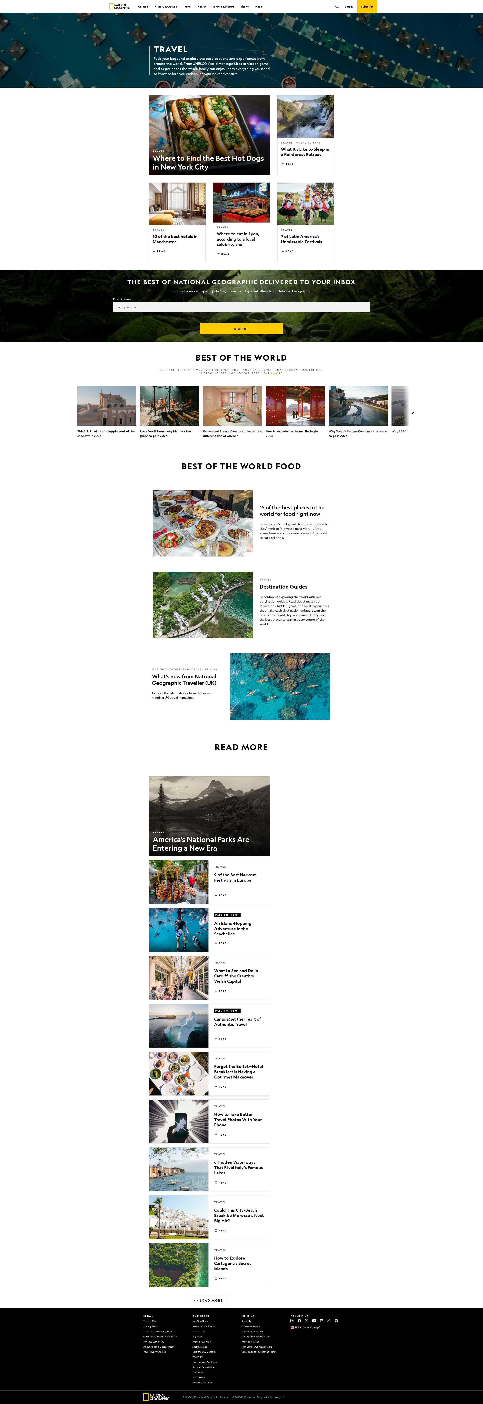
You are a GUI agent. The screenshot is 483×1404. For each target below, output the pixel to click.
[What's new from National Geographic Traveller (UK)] (241, 686)
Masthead (197, 1372)
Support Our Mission (203, 1367)
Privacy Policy (150, 1326)
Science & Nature (223, 6)
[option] (106, 412)
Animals (143, 6)
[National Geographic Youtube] (314, 1321)
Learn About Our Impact (205, 1362)
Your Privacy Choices (154, 1351)
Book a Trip (198, 1331)
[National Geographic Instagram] (292, 1321)
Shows (245, 6)
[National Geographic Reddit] (336, 1321)
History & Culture (166, 6)
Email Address (122, 299)
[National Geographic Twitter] (306, 1321)
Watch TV (197, 1356)
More (258, 6)
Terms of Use (150, 1321)
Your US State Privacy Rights (158, 1331)
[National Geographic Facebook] (299, 1321)
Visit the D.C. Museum (204, 1351)
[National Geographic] (119, 6)
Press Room (198, 1377)
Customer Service (251, 1326)
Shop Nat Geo (199, 1346)
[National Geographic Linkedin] (321, 1321)
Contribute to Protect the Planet (259, 1351)
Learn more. (273, 373)
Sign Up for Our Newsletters (257, 1346)
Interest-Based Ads (153, 1341)
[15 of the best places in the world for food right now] (241, 523)
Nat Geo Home (200, 1321)
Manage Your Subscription (256, 1336)
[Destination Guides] (241, 605)
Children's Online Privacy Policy (160, 1336)
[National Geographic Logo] (156, 1400)
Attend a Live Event (203, 1326)
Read (289, 163)
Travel (187, 6)
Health (202, 6)
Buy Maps (197, 1336)
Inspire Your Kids (201, 1341)
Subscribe (247, 1321)
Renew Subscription (252, 1331)
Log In (349, 6)
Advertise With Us (202, 1382)
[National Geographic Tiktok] (329, 1321)
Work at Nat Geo (251, 1341)
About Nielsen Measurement (159, 1346)
